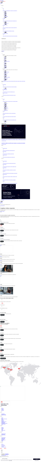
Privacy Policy (10, 460)
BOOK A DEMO (3, 358)
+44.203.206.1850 (7, 454)
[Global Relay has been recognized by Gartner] (8, 199)
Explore (2, 230)
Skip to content (1, 0)
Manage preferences (37, 460)
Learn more (2, 321)
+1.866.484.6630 (6, 453)
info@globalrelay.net (4, 455)
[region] (20, 459)
